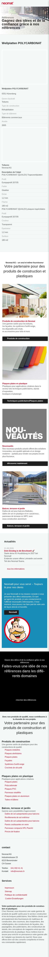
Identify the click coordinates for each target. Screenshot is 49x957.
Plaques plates (11, 757)
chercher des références (26, 700)
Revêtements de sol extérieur (17, 817)
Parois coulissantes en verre (17, 824)
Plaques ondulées (12, 750)
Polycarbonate (11, 785)
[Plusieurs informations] (5, 684)
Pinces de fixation (12, 832)
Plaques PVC (10, 789)
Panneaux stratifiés (13, 793)
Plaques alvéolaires (13, 753)
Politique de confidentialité (16, 895)
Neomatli (13, 612)
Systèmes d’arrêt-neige (14, 764)
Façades (8, 761)
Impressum (9, 888)
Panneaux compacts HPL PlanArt (19, 828)
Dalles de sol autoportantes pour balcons (22, 814)
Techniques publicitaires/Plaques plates (25, 401)
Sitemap (8, 891)
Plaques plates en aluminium (17, 796)
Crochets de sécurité (13, 768)
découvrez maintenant (17, 463)
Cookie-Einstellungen (14, 899)
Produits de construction (18, 338)
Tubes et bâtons (11, 800)
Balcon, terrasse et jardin (18, 526)
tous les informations (15, 569)
